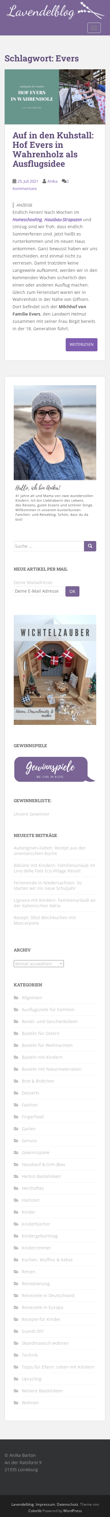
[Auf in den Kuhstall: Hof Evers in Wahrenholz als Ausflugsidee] (55, 97)
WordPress (72, 1510)
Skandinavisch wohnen (45, 1343)
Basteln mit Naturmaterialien (52, 1069)
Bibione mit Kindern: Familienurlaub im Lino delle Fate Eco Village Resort (54, 868)
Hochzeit (30, 1200)
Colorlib (35, 1510)
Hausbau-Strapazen (63, 219)
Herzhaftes (33, 1188)
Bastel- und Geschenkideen (50, 1021)
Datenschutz (67, 1504)
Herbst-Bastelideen (41, 1176)
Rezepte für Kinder (41, 1319)
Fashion (30, 1105)
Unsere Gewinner (32, 814)
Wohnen (30, 1403)
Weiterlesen (82, 344)
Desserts (30, 1093)
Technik (30, 1355)
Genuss (29, 1140)
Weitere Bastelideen (42, 1391)
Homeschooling (27, 219)
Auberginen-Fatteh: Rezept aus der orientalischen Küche (50, 850)
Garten (29, 1128)
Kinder (28, 1212)
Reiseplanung (36, 1283)
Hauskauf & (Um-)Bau (43, 1164)
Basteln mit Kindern (42, 1057)
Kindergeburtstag (40, 1236)
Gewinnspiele (36, 1152)
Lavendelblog (22, 1504)
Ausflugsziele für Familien (48, 1009)
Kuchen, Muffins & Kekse (47, 1260)
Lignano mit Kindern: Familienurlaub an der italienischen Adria (55, 902)
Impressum (45, 1504)
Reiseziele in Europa (42, 1307)
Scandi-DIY (33, 1331)
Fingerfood (33, 1117)
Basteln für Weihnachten (47, 1045)
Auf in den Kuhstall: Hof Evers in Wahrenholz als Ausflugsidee (53, 149)
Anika (52, 181)
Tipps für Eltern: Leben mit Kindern (58, 1367)
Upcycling (32, 1379)
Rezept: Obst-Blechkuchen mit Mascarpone (45, 920)
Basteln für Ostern (41, 1033)
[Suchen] (90, 546)
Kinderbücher (36, 1224)
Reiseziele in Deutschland (48, 1295)
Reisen (28, 1271)
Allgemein (32, 997)
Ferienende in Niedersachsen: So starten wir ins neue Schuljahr (48, 885)
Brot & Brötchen (38, 1081)
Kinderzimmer (36, 1248)
